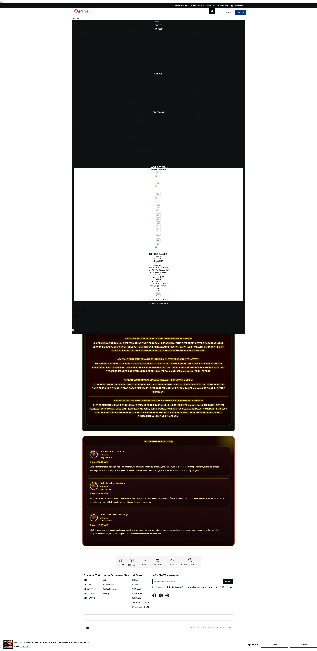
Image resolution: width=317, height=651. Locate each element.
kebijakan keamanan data (207, 587)
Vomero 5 (158, 265)
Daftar (240, 13)
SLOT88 (75, 316)
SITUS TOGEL (25, 647)
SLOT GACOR (172, 565)
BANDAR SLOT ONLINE (140, 607)
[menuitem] (158, 21)
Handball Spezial (158, 272)
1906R (158, 295)
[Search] (212, 11)
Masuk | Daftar (181, 5)
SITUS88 (192, 5)
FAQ (104, 580)
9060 (158, 297)
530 (158, 288)
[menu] (158, 162)
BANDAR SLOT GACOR (190, 565)
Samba (158, 275)
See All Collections (158, 268)
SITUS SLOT (211, 5)
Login (228, 13)
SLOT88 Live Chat (110, 589)
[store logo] (83, 12)
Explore (75, 19)
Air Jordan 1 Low (158, 259)
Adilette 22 (158, 277)
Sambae (158, 279)
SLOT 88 (201, 5)
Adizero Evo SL (159, 281)
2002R (158, 293)
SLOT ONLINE (223, 5)
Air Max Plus (159, 261)
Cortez (158, 256)
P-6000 (158, 263)
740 (158, 291)
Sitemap (106, 593)
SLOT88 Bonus (108, 584)
